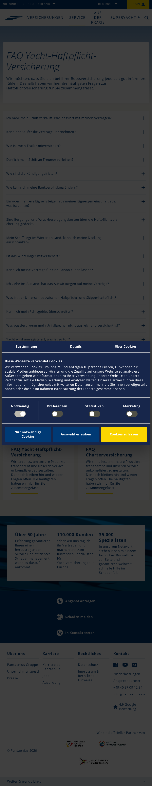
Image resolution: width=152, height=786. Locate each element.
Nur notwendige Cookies (28, 434)
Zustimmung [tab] (26, 346)
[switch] (57, 414)
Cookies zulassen (124, 434)
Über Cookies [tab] (126, 346)
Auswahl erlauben (76, 434)
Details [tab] (76, 346)
